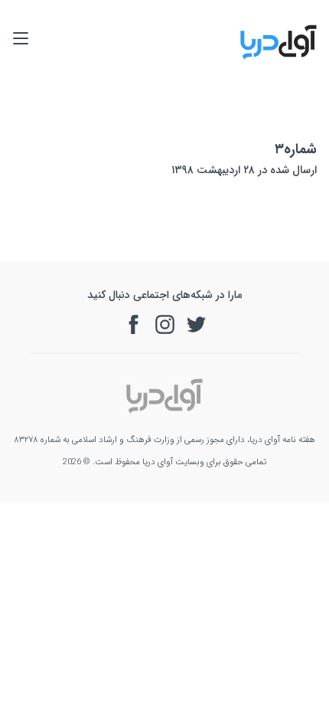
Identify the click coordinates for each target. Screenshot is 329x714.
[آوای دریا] (278, 57)
